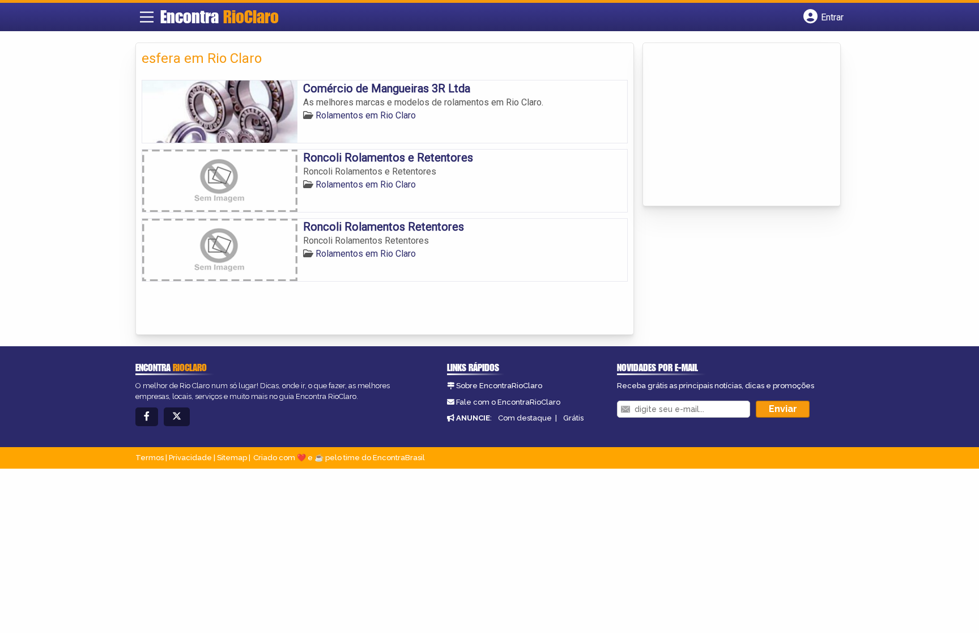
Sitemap (232, 457)
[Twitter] (177, 416)
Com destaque (525, 418)
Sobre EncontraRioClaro (499, 385)
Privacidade (190, 457)
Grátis (573, 418)
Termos (149, 457)
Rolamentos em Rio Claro (366, 115)
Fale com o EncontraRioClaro (508, 402)
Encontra (219, 16)
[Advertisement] (734, 125)
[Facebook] (146, 416)
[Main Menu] (146, 17)
